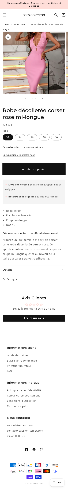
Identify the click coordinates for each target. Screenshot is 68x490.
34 (20, 137)
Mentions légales (18, 406)
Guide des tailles (11, 147)
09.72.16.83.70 (16, 436)
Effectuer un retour (19, 365)
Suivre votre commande (22, 360)
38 (44, 137)
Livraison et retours (32, 147)
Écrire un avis (34, 318)
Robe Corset (20, 24)
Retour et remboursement (23, 395)
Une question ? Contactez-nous (19, 154)
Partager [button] (12, 279)
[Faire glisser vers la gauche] (26, 99)
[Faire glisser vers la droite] (42, 99)
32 (7, 137)
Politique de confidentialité (24, 390)
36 (32, 137)
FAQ (9, 371)
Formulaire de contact (21, 425)
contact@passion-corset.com (25, 430)
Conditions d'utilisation (21, 400)
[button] (4, 15)
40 (56, 137)
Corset (6, 24)
